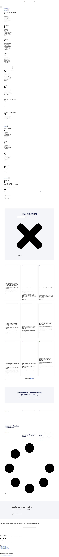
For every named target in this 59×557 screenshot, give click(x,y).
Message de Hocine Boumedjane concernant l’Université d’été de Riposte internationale (28, 288)
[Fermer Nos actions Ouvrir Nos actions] (8, 10)
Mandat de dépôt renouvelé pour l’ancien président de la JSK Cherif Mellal (46, 434)
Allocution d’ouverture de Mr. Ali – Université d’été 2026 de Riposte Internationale (12, 324)
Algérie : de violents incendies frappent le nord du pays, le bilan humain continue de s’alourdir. (12, 284)
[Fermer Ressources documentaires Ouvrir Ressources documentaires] (12, 68)
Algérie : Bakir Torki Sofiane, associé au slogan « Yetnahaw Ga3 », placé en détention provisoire (13, 364)
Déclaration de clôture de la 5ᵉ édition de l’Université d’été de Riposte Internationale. (46, 323)
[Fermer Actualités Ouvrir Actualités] (7, 126)
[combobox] (21, 217)
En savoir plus (41, 440)
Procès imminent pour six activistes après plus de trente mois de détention (29, 435)
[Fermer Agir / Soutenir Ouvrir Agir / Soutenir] (9, 178)
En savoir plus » (24, 299)
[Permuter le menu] (1, 7)
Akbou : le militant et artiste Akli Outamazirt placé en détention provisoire (45, 359)
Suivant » (32, 378)
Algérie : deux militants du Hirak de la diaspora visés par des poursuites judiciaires (29, 327)
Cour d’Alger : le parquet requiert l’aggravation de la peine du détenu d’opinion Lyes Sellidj (12, 426)
